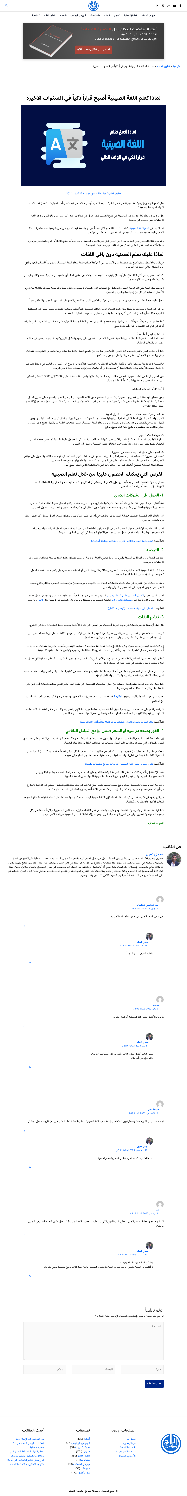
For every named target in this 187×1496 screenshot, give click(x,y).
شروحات (85, 1468)
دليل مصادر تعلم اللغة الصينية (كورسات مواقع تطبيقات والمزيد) (118, 764)
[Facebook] (180, 5)
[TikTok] (168, 5)
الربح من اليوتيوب (80, 1443)
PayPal (118, 696)
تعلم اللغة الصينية (139, 228)
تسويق (86, 1451)
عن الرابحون (129, 1443)
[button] (6, 5)
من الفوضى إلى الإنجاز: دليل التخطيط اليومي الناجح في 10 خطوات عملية (28, 1443)
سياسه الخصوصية (126, 1451)
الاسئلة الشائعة (128, 1447)
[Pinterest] (162, 5)
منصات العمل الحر (121, 600)
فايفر (40, 600)
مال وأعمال (84, 1472)
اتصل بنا (131, 1439)
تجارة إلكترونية (82, 1447)
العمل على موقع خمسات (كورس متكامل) (130, 608)
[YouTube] (174, 5)
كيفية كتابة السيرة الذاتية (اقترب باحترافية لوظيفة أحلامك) (122, 541)
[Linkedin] (157, 5)
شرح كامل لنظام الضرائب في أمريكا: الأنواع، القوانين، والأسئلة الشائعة (25, 1462)
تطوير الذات (114, 193)
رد (24, 925)
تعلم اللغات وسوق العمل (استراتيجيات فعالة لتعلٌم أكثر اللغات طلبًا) (116, 722)
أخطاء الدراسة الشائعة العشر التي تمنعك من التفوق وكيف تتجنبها (27, 1454)
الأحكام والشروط (127, 1455)
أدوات (87, 1439)
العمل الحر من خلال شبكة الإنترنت (125, 595)
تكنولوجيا (85, 1460)
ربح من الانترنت (81, 1464)
